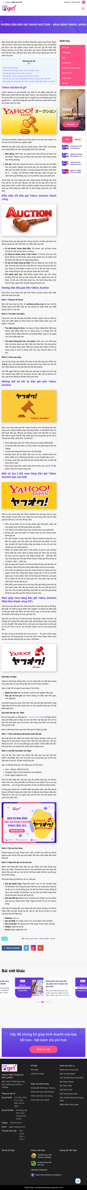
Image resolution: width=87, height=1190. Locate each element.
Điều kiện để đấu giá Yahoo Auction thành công (21, 70)
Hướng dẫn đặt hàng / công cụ (43, 1088)
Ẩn (29, 63)
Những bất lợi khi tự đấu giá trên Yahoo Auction (21, 76)
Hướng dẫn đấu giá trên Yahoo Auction (17, 73)
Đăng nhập (76, 2)
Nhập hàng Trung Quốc (69, 1070)
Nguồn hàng (67, 73)
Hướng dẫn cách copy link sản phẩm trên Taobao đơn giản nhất (57, 984)
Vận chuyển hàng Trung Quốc (71, 1078)
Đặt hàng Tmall (66, 1090)
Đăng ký (67, 2)
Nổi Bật (65, 83)
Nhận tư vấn (43, 1049)
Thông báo (66, 53)
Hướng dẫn (66, 63)
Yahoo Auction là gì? (10, 68)
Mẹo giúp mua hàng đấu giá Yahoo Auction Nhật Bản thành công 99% (29, 81)
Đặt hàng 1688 (66, 1086)
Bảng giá (65, 47)
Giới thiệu (34, 1070)
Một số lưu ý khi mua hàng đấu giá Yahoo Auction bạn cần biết (26, 79)
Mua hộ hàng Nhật (67, 1074)
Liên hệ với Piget (37, 1074)
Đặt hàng (70, 124)
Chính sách (66, 78)
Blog (64, 58)
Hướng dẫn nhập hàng (71, 68)
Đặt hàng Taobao (67, 1082)
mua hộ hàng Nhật (36, 717)
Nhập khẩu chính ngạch (69, 1104)
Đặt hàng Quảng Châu (68, 1094)
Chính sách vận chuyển (40, 1100)
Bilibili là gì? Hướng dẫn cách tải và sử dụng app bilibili (76, 156)
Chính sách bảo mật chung (41, 1096)
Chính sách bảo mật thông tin (42, 1092)
